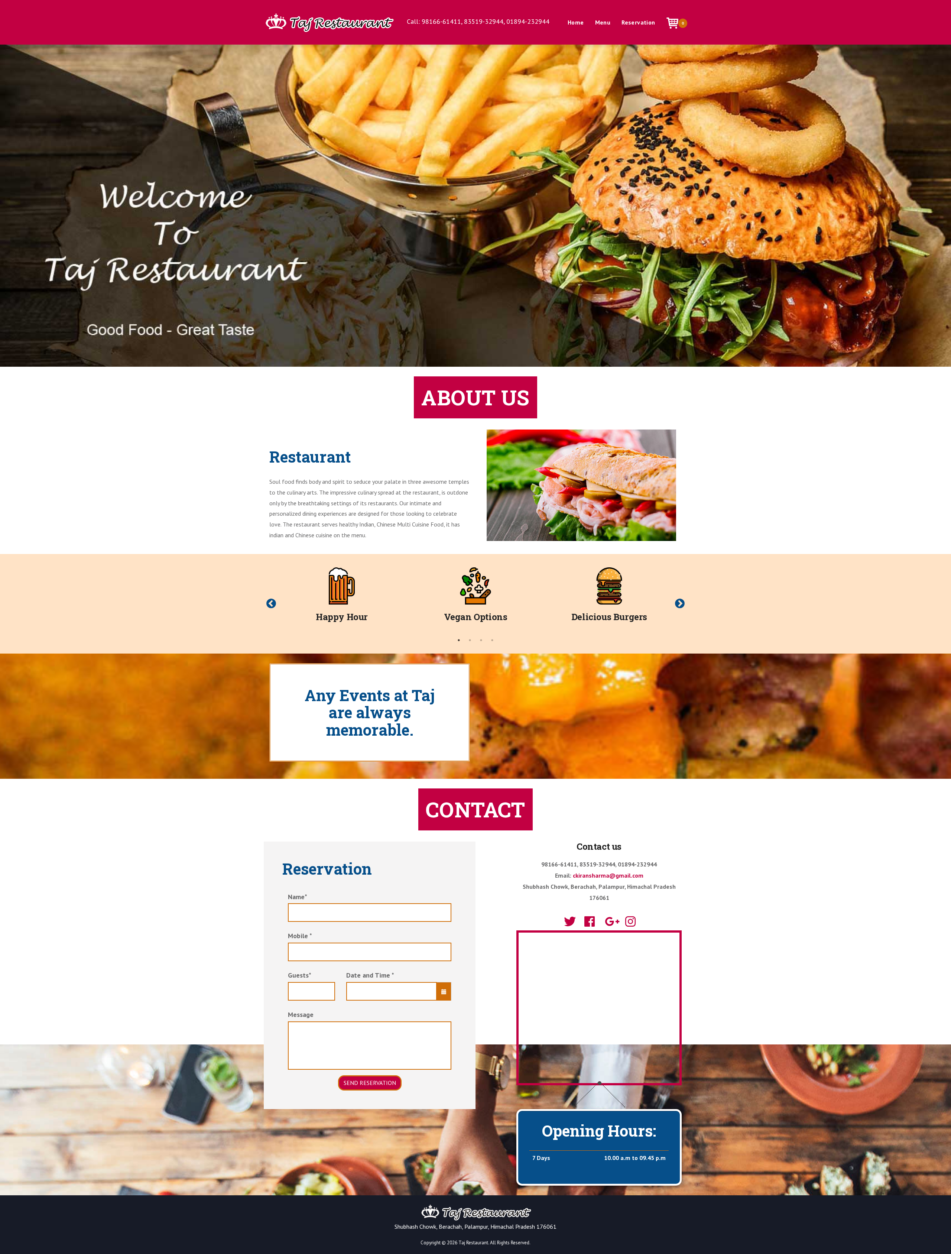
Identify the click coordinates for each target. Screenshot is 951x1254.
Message (301, 1014)
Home (576, 22)
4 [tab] (492, 640)
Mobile (300, 935)
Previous (271, 603)
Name (297, 896)
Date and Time (370, 975)
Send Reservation (370, 1082)
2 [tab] (470, 640)
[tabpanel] (342, 598)
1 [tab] (458, 640)
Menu (603, 22)
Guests (299, 975)
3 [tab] (481, 640)
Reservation (638, 22)
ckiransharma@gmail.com (608, 875)
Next (679, 603)
